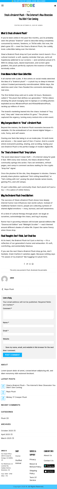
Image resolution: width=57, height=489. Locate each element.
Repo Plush (9, 289)
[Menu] (2, 5)
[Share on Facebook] (24, 264)
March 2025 (6, 438)
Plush (28, 11)
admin (40, 25)
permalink (44, 270)
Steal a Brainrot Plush (33, 46)
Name (6, 322)
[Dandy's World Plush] (28, 5)
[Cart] (55, 5)
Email (6, 331)
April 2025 (5, 434)
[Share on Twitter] (27, 264)
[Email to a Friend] (30, 264)
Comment (7, 308)
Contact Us (48, 461)
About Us (48, 455)
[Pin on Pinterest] (32, 264)
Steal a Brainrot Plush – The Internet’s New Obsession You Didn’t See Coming (30, 386)
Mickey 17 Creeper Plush (16, 397)
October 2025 (7, 431)
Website (6, 339)
